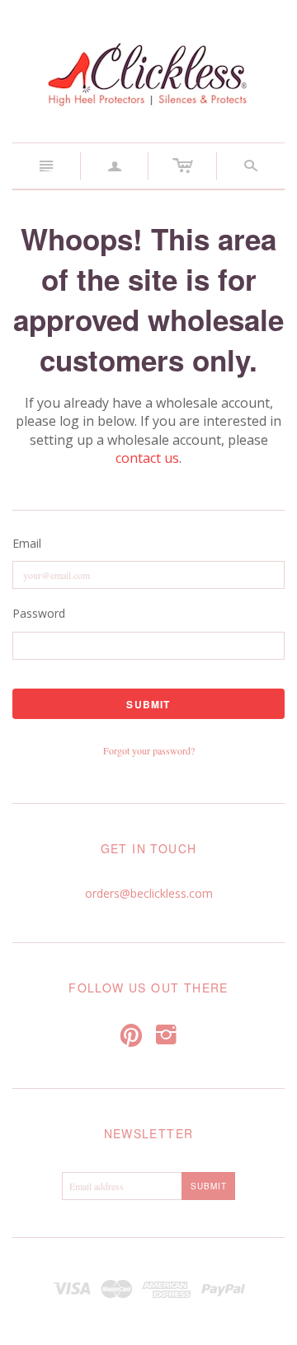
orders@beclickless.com (149, 893)
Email (26, 543)
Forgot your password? (149, 750)
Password (38, 613)
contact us (147, 458)
